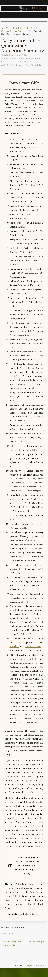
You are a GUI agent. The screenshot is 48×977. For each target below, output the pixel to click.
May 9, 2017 (22, 55)
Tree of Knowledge (14, 28)
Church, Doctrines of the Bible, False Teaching (21, 62)
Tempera (29, 965)
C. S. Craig (8, 55)
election (14, 646)
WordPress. (41, 965)
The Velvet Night (35, 942)
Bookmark (8, 934)
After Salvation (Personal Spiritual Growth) (22, 58)
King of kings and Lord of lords (11, 943)
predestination (32, 646)
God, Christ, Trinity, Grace (12, 65)
